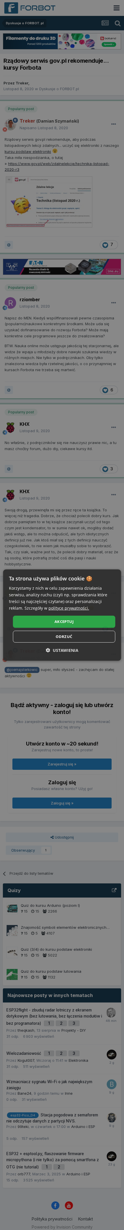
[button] (62, 650)
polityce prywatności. (68, 608)
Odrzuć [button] (64, 636)
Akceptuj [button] (64, 621)
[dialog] (62, 615)
